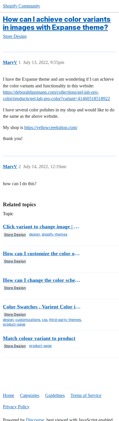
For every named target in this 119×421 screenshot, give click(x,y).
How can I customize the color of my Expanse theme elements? (42, 253)
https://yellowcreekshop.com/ (50, 127)
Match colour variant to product (39, 338)
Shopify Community (21, 5)
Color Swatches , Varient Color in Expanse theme (42, 307)
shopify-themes (54, 234)
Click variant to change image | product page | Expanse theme (42, 226)
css (44, 319)
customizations (27, 319)
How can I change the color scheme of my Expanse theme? (42, 280)
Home (8, 395)
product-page (14, 324)
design (34, 234)
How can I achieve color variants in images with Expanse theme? (57, 23)
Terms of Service (85, 395)
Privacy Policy (16, 406)
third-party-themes (65, 319)
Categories (29, 395)
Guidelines (55, 395)
